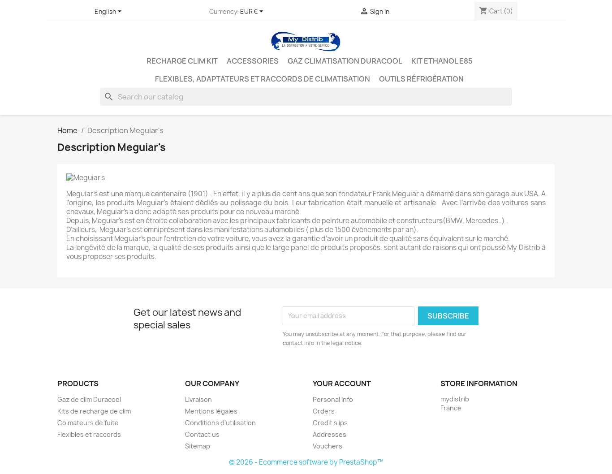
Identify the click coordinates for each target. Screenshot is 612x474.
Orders (324, 411)
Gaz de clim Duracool (89, 399)
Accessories (253, 61)
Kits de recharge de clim (94, 411)
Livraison (198, 399)
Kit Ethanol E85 (442, 61)
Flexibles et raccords (89, 434)
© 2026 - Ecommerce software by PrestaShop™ (306, 462)
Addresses (329, 434)
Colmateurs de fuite (88, 422)
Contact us (202, 434)
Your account (342, 383)
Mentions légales (211, 411)
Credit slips (330, 422)
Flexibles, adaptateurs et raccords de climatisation (262, 79)
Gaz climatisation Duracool (345, 61)
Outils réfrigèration (421, 79)
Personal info (333, 399)
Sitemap (197, 446)
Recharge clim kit (182, 61)
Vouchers (327, 446)
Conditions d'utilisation (220, 422)
